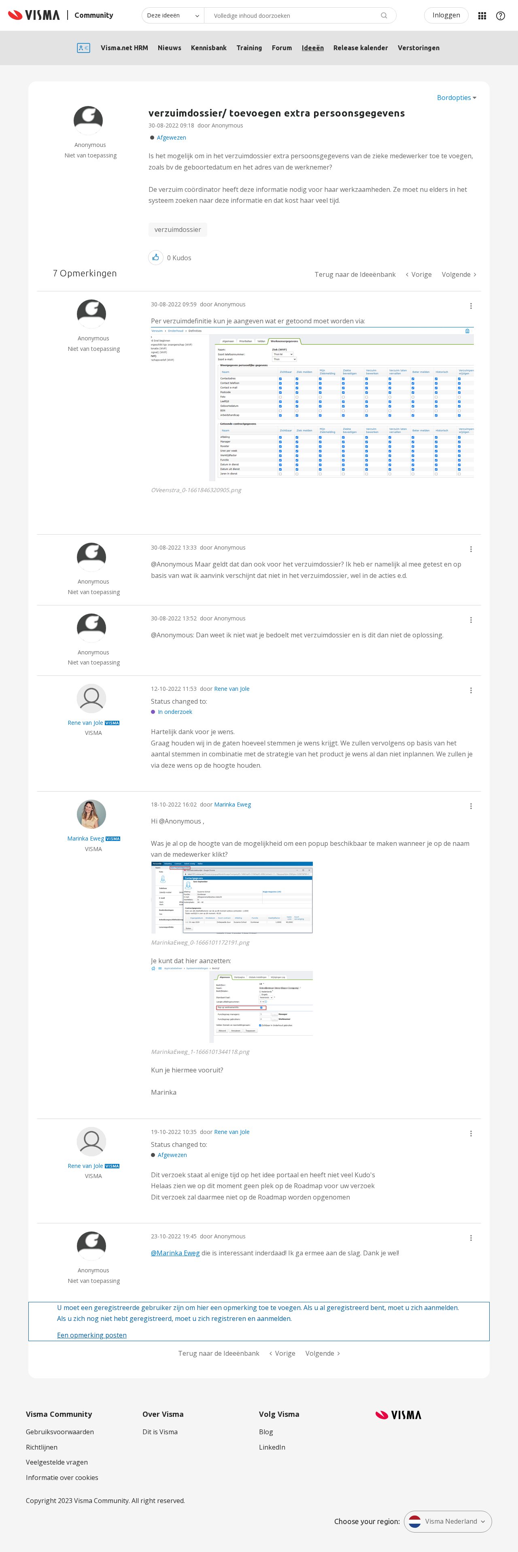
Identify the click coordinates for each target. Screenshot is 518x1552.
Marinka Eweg (232, 804)
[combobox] (300, 15)
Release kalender (360, 47)
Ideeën (313, 47)
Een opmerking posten (92, 1335)
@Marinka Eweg (175, 1252)
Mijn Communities (482, 15)
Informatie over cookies (62, 1477)
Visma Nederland (451, 1521)
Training (249, 47)
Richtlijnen (41, 1447)
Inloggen (446, 15)
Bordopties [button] (454, 97)
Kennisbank (209, 47)
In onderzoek (175, 711)
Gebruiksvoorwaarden (60, 1431)
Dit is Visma (160, 1431)
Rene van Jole (232, 688)
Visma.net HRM (124, 47)
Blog (266, 1431)
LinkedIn (272, 1447)
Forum (282, 47)
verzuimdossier (178, 229)
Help (500, 15)
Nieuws (169, 47)
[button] (155, 257)
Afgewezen (171, 137)
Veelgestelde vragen (57, 1462)
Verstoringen (418, 47)
